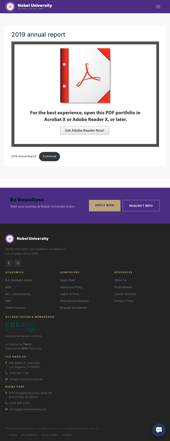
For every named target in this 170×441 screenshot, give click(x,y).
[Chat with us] (159, 430)
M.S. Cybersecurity (18, 294)
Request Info (141, 205)
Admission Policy (71, 287)
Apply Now (104, 205)
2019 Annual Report (24, 156)
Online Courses (15, 307)
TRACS (27, 344)
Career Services (125, 294)
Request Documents (73, 307)
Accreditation (123, 287)
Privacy (13, 434)
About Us (120, 280)
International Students (74, 301)
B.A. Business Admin (19, 280)
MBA (8, 287)
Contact (66, 434)
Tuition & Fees (69, 294)
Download (49, 156)
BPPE (24, 348)
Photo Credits (49, 434)
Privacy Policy (123, 301)
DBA (8, 301)
